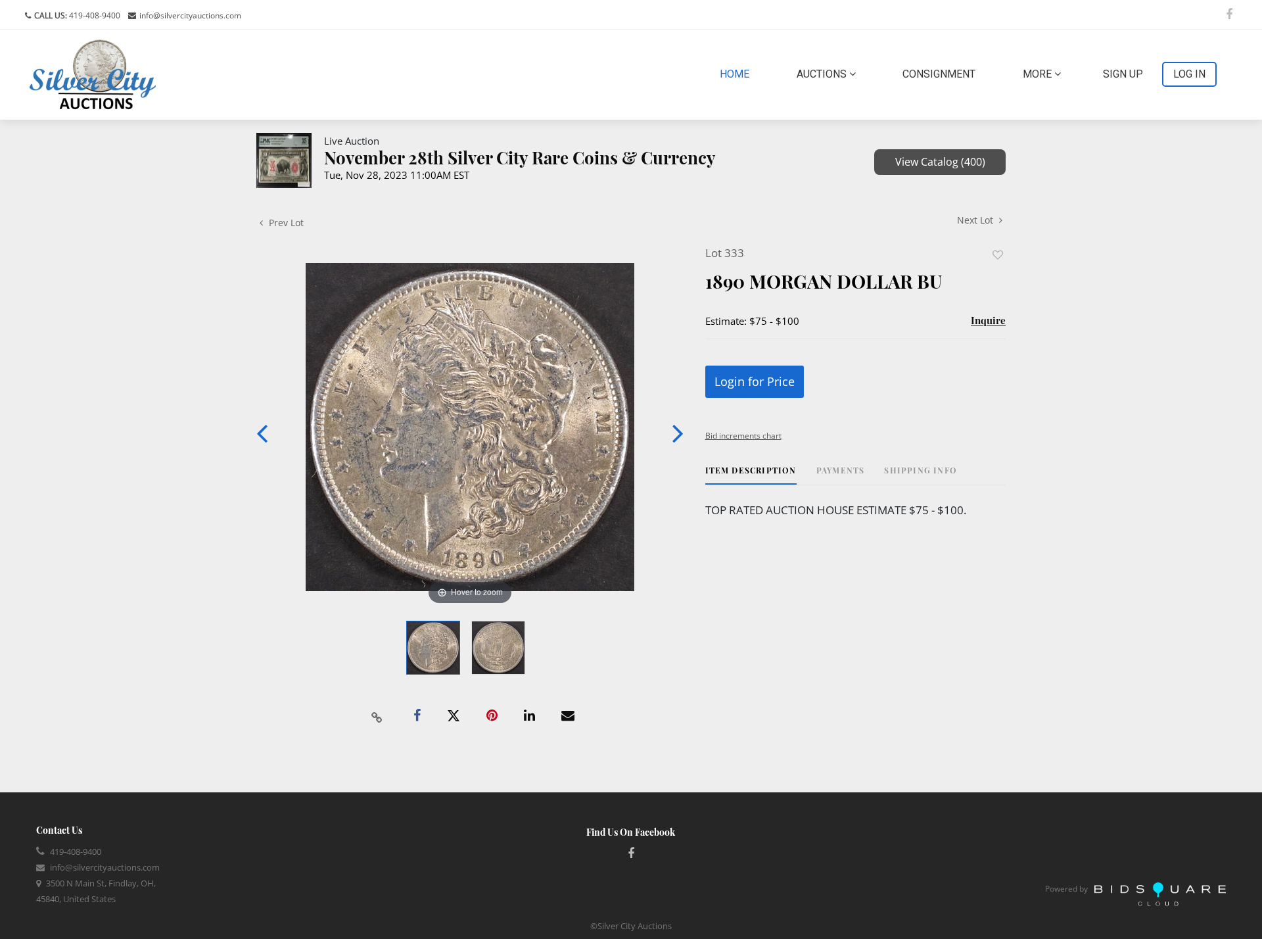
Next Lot (976, 220)
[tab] (751, 475)
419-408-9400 (93, 15)
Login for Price (754, 381)
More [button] (1038, 74)
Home (737, 73)
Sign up (1123, 74)
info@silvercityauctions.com (190, 15)
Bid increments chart (743, 435)
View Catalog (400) (940, 162)
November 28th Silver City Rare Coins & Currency (520, 157)
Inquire (988, 320)
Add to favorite (998, 254)
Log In (1189, 74)
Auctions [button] (823, 74)
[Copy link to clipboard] (377, 716)
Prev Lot (285, 222)
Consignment (938, 74)
